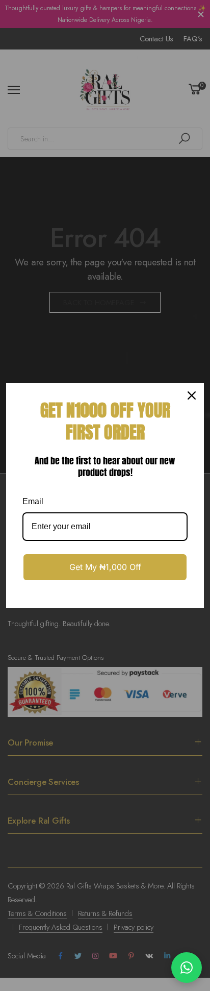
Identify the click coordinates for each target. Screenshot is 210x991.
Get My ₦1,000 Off (105, 567)
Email (32, 501)
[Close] (191, 395)
